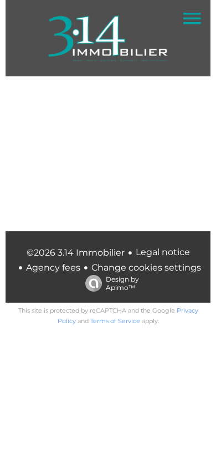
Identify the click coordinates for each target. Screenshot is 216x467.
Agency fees (53, 267)
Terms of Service (115, 321)
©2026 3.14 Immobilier (76, 252)
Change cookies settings (146, 267)
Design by (122, 283)
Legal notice (163, 252)
